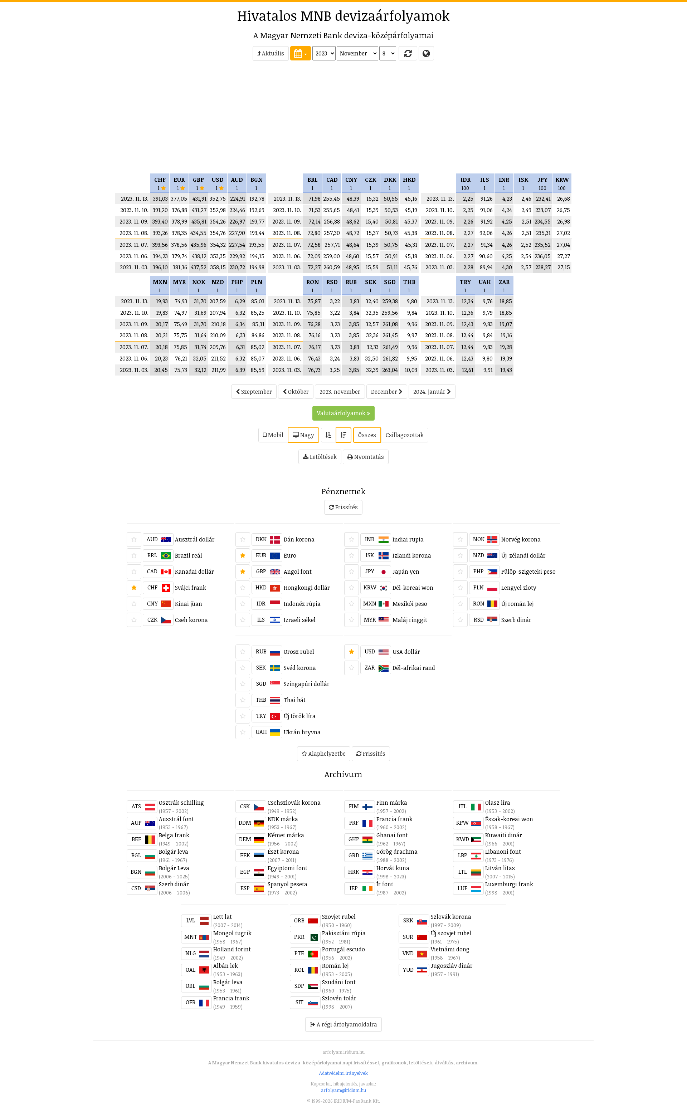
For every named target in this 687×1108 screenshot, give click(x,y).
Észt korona (283, 851)
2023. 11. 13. (134, 198)
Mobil (275, 435)
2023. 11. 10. (134, 210)
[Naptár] (300, 53)
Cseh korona (191, 620)
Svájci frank (190, 588)
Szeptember (256, 392)
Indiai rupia (408, 539)
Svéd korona (300, 668)
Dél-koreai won (413, 588)
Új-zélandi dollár (523, 555)
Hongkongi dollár (307, 588)
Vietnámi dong (450, 949)
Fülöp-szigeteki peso (528, 571)
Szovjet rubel (339, 917)
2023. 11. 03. (134, 267)
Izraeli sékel (300, 620)
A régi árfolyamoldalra (346, 1024)
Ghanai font (392, 835)
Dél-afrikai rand (414, 668)
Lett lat (222, 917)
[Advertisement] (64, 120)
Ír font (384, 884)
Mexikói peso (410, 604)
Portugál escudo (343, 949)
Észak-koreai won (509, 819)
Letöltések (322, 457)
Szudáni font (339, 982)
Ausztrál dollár (195, 539)
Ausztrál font (176, 819)
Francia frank (394, 819)
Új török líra (300, 716)
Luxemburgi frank (509, 884)
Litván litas (500, 868)
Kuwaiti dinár (503, 835)
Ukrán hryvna (302, 732)
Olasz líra (497, 803)
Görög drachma (397, 851)
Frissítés (346, 507)
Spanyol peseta (287, 884)
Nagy (306, 435)
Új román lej (517, 604)
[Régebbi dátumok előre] (328, 435)
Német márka (286, 835)
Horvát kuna (392, 868)
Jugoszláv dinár (452, 966)
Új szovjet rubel (451, 933)
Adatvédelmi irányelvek (343, 1073)
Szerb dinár (516, 620)
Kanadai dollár (194, 571)
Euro (290, 555)
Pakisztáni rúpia (344, 933)
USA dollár (406, 652)
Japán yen (406, 571)
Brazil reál (188, 555)
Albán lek (225, 966)
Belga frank (174, 835)
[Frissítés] (408, 53)
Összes (367, 435)
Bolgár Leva (174, 868)
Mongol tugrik (232, 933)
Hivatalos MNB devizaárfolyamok (343, 15)
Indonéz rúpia (302, 604)
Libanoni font (503, 851)
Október (298, 392)
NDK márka (283, 819)
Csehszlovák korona (294, 803)
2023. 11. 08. (134, 233)
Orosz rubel (299, 652)
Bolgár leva (173, 851)
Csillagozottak (405, 435)
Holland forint (232, 949)
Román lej (335, 966)
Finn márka (391, 803)
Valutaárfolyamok (342, 413)
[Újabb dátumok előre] (343, 435)
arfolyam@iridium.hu (343, 1090)
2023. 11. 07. (134, 245)
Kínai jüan (188, 604)
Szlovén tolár (339, 998)
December (385, 392)
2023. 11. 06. (134, 256)
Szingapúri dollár (307, 684)
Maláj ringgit (410, 620)
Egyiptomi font (287, 868)
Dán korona (299, 539)
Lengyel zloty (518, 588)
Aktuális (272, 53)
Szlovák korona (451, 917)
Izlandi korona (412, 555)
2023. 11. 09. (134, 221)
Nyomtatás (368, 457)
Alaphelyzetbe (326, 754)
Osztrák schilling (181, 803)
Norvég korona (521, 539)
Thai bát (295, 700)
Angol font (298, 571)
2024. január (430, 392)
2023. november (340, 392)
